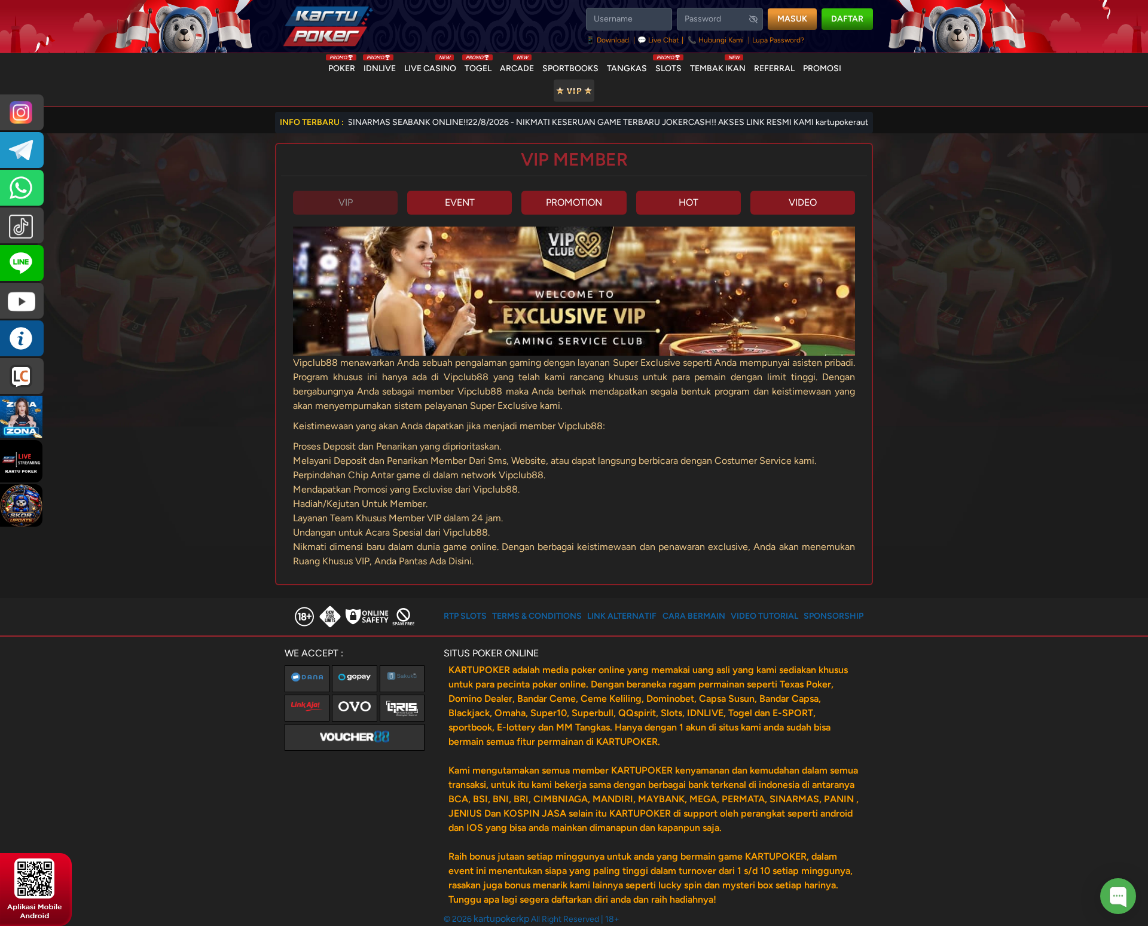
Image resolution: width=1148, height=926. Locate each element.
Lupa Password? (778, 40)
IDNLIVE (380, 66)
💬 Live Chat (658, 40)
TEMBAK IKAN (718, 66)
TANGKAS (627, 68)
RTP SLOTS (465, 616)
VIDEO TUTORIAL (764, 616)
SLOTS (668, 66)
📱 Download (608, 40)
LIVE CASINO (430, 66)
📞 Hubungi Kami (716, 40)
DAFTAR (847, 19)
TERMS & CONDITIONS (537, 616)
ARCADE (517, 66)
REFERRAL (774, 68)
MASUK (792, 19)
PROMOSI (822, 68)
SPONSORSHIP (833, 616)
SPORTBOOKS (570, 68)
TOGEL (478, 66)
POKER (341, 66)
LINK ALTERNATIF (622, 616)
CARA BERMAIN (693, 616)
